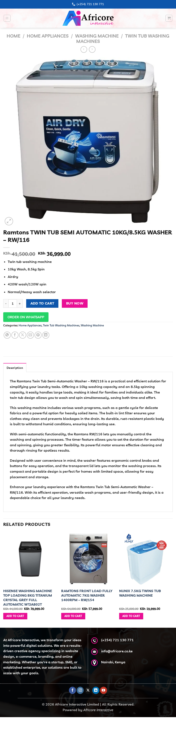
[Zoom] (9, 221)
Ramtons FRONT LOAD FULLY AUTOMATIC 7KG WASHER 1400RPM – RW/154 (86, 595)
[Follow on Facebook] (72, 690)
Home (13, 36)
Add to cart (42, 303)
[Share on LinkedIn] (45, 335)
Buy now (74, 303)
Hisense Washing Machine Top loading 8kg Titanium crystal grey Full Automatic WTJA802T (27, 597)
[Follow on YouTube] (103, 690)
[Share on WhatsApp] (7, 335)
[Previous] (3, 579)
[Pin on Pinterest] (38, 335)
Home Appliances (47, 36)
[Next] (172, 579)
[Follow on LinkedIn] (95, 690)
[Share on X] (22, 335)
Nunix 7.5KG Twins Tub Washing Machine (140, 593)
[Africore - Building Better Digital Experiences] (88, 18)
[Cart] (168, 18)
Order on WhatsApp (26, 317)
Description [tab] (15, 368)
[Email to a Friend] (30, 335)
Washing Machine (97, 36)
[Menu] (7, 18)
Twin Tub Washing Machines (61, 325)
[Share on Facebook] (14, 335)
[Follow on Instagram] (80, 690)
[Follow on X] (88, 690)
